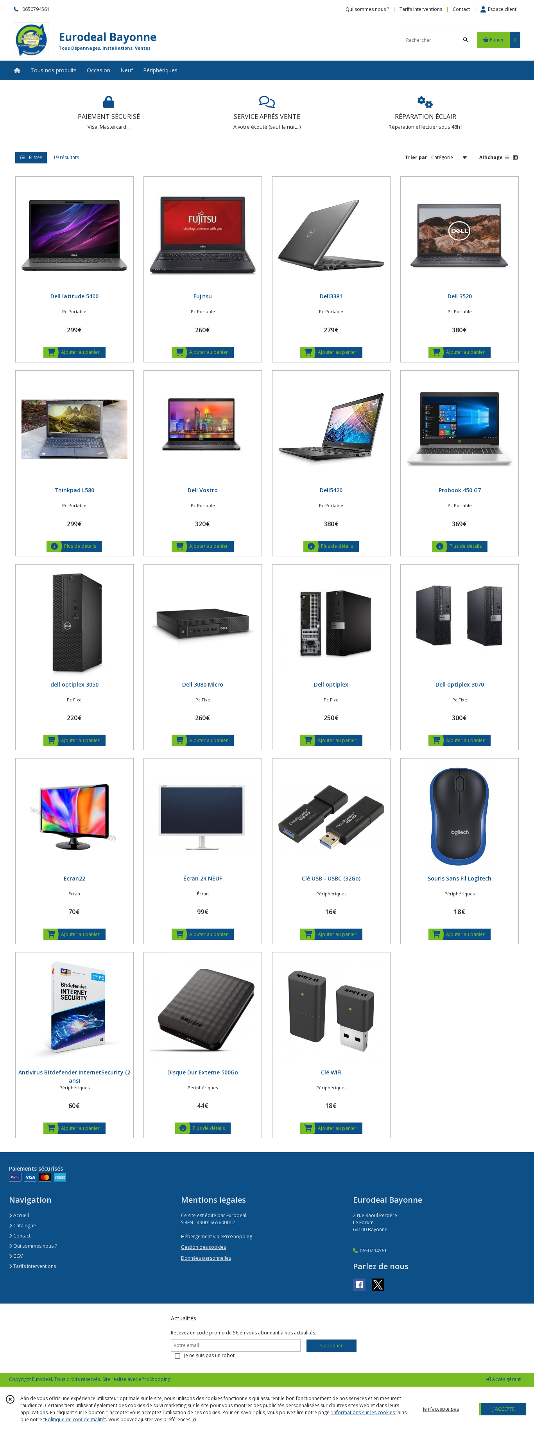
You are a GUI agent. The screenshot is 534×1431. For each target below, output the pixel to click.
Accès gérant (506, 1379)
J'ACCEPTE (503, 1409)
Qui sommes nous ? (34, 1246)
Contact (461, 9)
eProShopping (154, 1379)
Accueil (20, 1215)
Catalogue (24, 1225)
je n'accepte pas (441, 1409)
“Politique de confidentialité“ (74, 1419)
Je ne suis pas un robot (209, 1355)
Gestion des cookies (203, 1247)
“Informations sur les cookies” (363, 1412)
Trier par (416, 157)
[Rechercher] (466, 40)
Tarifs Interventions (34, 1266)
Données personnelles (206, 1258)
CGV (17, 1256)
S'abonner (331, 1345)
